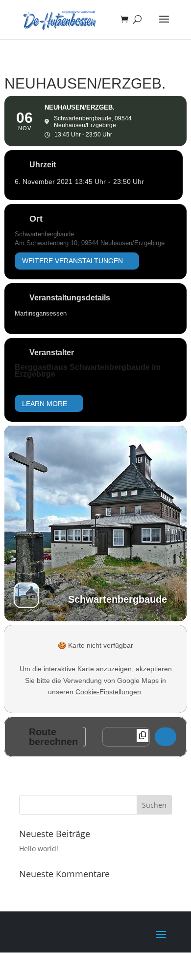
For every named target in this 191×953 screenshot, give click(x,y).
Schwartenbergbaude (44, 234)
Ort (36, 219)
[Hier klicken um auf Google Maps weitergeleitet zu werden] (165, 736)
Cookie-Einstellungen (108, 692)
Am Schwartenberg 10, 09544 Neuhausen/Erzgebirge (90, 243)
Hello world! (38, 848)
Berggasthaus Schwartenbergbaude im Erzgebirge (88, 370)
